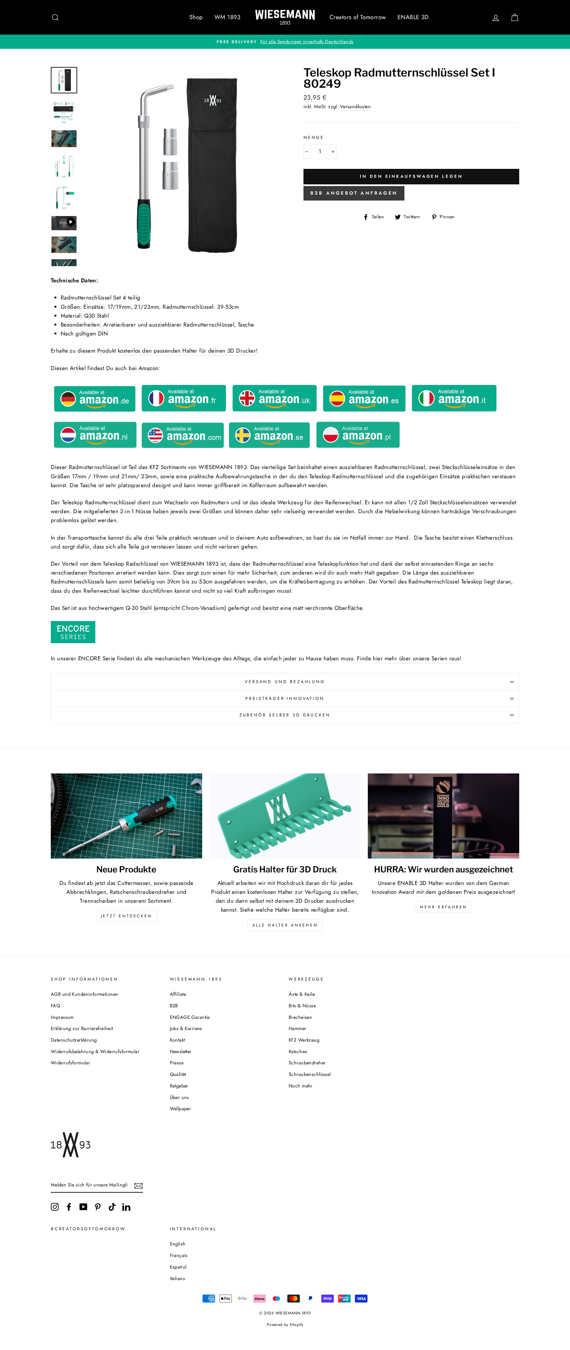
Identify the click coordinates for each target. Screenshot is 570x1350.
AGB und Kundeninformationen (84, 994)
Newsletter (181, 1051)
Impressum (62, 1017)
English (178, 1243)
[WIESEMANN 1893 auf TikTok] (112, 1207)
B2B (174, 1005)
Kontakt (177, 1040)
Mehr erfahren (443, 907)
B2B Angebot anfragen (353, 193)
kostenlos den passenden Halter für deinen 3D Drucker (187, 351)
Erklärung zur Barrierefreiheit (82, 1028)
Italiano (177, 1278)
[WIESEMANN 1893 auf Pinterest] (98, 1207)
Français (179, 1255)
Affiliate (178, 994)
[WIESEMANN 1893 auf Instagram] (55, 1207)
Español (178, 1267)
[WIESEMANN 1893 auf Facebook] (69, 1207)
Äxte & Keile (302, 994)
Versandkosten (355, 106)
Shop (196, 17)
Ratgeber (179, 1086)
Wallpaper (180, 1108)
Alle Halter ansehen (285, 925)
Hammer (297, 1028)
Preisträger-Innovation (284, 698)
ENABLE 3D (413, 17)
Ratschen (298, 1051)
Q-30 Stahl (139, 608)
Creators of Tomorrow (358, 17)
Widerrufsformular (70, 1062)
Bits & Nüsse (302, 1005)
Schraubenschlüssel (310, 1074)
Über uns (179, 1097)
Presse (177, 1062)
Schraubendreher (307, 1062)
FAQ (55, 1005)
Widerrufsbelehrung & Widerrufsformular (95, 1051)
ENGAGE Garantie (190, 1017)
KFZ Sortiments (167, 467)
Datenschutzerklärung (74, 1040)
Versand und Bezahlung (285, 681)
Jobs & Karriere (186, 1028)
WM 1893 (227, 17)
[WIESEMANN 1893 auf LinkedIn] (126, 1207)
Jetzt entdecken (126, 916)
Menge (313, 137)
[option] (285, 42)
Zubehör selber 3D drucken (285, 715)
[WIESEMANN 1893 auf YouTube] (83, 1207)
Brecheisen (300, 1017)
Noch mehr (301, 1086)
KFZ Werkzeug (304, 1040)
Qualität (178, 1074)
